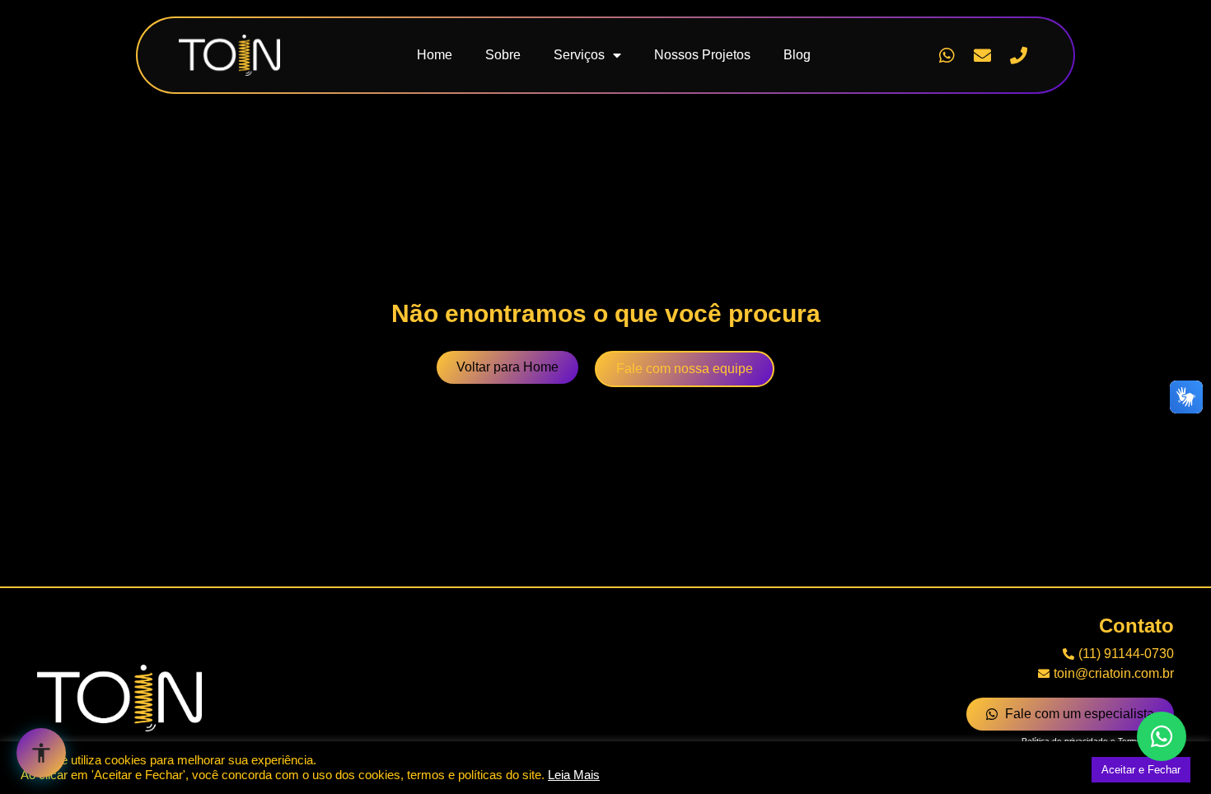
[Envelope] (983, 55)
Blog (797, 55)
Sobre (503, 55)
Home (434, 55)
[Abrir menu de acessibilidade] (41, 753)
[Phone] (1018, 55)
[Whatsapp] (947, 55)
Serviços (579, 55)
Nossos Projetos (702, 55)
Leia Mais (574, 775)
